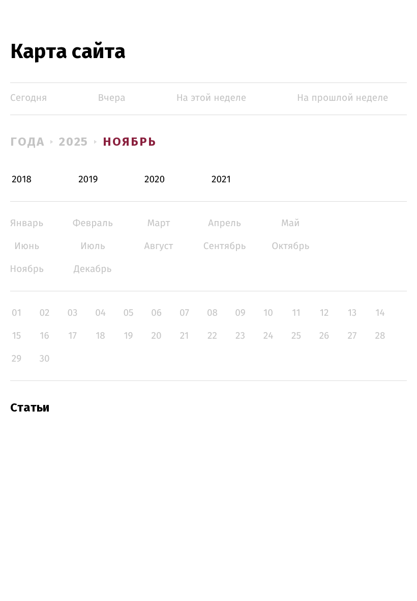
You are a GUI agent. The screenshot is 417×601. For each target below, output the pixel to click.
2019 (88, 179)
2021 (221, 179)
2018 (22, 179)
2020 (154, 179)
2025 (74, 141)
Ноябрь (130, 141)
